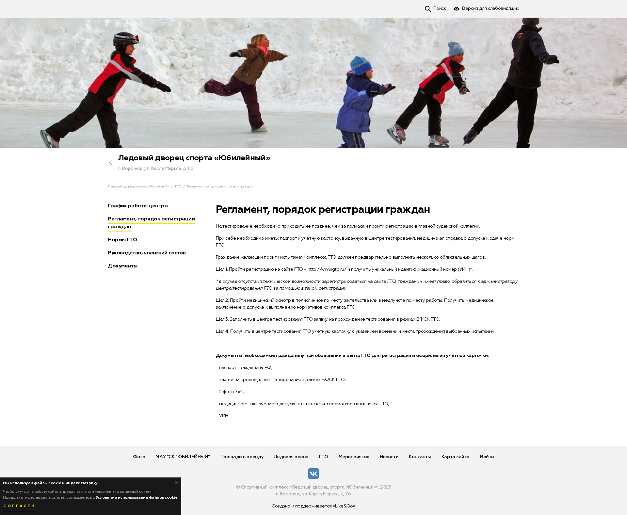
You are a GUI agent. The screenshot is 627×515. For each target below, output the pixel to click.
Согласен (19, 506)
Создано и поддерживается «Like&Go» (313, 506)
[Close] (176, 482)
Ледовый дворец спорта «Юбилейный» (194, 158)
